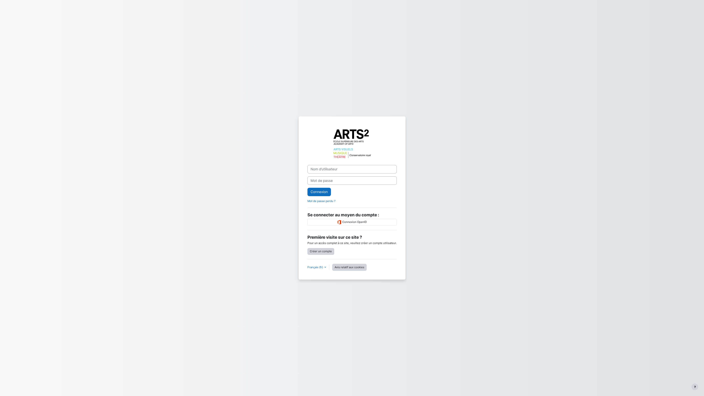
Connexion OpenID (354, 222)
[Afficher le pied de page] (695, 387)
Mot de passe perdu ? (321, 201)
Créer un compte (321, 251)
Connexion (319, 192)
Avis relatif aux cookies (349, 267)
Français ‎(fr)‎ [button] (315, 267)
